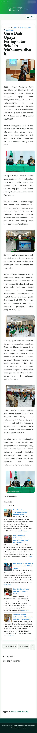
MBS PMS (27, 28)
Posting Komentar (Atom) (19, 712)
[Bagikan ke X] (9, 502)
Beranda (32, 647)
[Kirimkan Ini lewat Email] (5, 502)
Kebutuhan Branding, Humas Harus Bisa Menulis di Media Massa (23, 566)
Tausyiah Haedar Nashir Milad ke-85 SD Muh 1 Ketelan (21, 591)
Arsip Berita (32, 2)
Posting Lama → (23, 646)
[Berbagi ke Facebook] (11, 502)
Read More (24, 531)
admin (15, 28)
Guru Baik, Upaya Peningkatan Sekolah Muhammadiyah (17, 44)
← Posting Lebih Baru (9, 646)
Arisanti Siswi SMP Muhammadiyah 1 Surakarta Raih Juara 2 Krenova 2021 (22, 617)
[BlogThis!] (7, 502)
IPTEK (22, 28)
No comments (11, 30)
